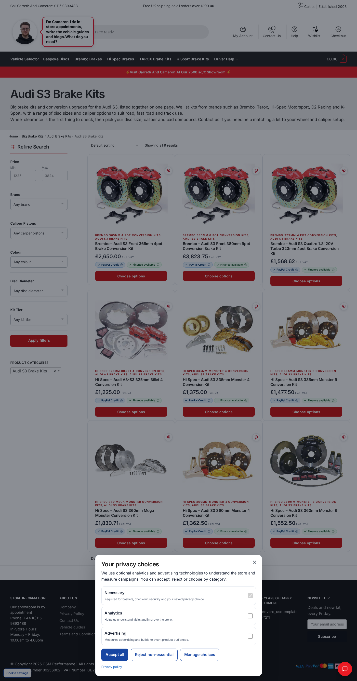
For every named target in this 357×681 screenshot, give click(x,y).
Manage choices (199, 654)
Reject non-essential (154, 654)
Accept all (115, 654)
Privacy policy (111, 667)
